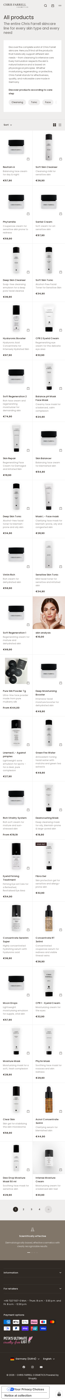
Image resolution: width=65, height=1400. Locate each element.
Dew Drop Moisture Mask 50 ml (16, 1183)
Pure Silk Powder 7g (15, 696)
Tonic (34, 102)
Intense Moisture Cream (48, 1183)
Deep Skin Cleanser (14, 285)
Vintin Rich (12, 579)
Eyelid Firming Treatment (15, 883)
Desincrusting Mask (48, 823)
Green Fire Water (48, 760)
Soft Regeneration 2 (15, 404)
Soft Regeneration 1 (16, 638)
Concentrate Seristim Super (16, 945)
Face (48, 102)
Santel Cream (46, 226)
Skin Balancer (48, 462)
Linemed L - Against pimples (14, 762)
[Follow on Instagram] (32, 1367)
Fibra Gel (48, 881)
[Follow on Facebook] (23, 1367)
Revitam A (15, 171)
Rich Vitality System (15, 823)
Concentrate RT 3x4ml (47, 947)
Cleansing (17, 102)
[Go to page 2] (48, 1209)
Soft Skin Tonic (48, 284)
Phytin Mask (49, 1066)
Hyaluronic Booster (16, 343)
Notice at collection (18, 1395)
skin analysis (43, 633)
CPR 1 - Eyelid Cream (48, 1007)
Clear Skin (15, 1123)
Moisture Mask (16, 1065)
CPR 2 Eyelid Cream (48, 343)
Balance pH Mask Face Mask (48, 404)
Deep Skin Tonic (13, 522)
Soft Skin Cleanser (46, 171)
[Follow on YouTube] (41, 1367)
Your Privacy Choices (29, 1389)
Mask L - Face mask (49, 522)
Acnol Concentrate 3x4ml (47, 1125)
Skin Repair (14, 464)
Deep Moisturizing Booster (47, 698)
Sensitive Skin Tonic (48, 580)
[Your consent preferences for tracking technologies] (59, 1394)
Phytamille (15, 227)
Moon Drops (15, 1008)
